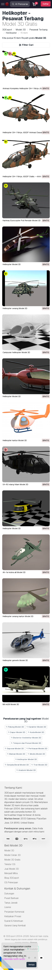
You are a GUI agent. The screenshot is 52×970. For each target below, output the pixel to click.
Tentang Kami (13, 787)
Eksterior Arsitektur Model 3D (26, 737)
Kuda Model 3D (37, 732)
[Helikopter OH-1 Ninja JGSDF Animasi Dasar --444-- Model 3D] (26, 112)
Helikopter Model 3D (12, 264)
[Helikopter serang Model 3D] (26, 288)
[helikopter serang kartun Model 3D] (26, 596)
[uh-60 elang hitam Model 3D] (26, 464)
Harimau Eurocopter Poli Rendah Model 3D (22, 220)
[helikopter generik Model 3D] (26, 640)
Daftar (46, 4)
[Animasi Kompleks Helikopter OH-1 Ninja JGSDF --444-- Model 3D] (26, 68)
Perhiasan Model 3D (37, 748)
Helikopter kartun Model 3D (15, 440)
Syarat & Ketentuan (13, 920)
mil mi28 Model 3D (11, 704)
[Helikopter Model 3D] (26, 244)
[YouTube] (41, 958)
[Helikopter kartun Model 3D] (26, 420)
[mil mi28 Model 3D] (26, 684)
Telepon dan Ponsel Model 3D (27, 743)
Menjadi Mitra (11, 873)
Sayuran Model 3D (15, 748)
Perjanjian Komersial (14, 911)
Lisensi (7, 907)
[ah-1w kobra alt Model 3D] (26, 552)
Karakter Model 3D (37, 727)
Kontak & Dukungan (17, 888)
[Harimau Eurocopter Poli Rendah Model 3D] (26, 200)
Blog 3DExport (11, 877)
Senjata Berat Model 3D (18, 765)
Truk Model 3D (40, 765)
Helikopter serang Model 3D (15, 308)
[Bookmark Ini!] (45, 82)
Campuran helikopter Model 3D (16, 352)
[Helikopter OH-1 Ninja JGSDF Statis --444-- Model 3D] (26, 156)
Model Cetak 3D (12, 855)
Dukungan (9, 893)
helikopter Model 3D (12, 396)
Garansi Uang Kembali (15, 925)
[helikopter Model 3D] (26, 376)
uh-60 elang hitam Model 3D (15, 484)
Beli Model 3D (13, 845)
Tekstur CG (9, 864)
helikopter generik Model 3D (15, 660)
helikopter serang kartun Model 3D (18, 616)
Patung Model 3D (16, 727)
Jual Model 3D (11, 868)
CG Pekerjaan (11, 882)
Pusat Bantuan (11, 898)
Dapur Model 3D (17, 732)
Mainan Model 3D (17, 754)
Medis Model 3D (37, 754)
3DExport (9, 792)
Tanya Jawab (10, 902)
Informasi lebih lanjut (14, 959)
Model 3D (9, 850)
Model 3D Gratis (12, 859)
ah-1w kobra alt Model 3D (14, 572)
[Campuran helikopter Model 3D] (26, 332)
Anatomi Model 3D (27, 770)
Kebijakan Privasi (12, 916)
